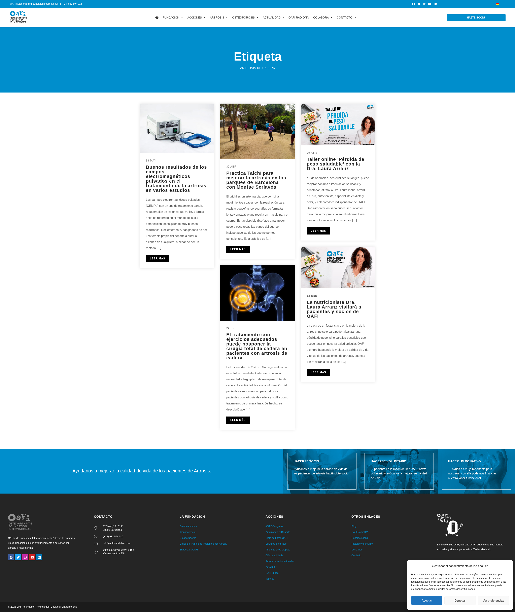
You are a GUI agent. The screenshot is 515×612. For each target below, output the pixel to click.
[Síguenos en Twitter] (419, 4)
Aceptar (427, 600)
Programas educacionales (280, 561)
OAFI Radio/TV (298, 17)
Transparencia (188, 532)
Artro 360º (271, 567)
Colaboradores (188, 538)
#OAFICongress (274, 526)
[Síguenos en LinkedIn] (436, 4)
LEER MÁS (157, 258)
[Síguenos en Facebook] (413, 4)
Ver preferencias (493, 600)
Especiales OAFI (189, 549)
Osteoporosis (243, 17)
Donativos (357, 549)
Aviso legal (43, 606)
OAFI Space (272, 573)
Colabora (321, 17)
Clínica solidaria (274, 555)
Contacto (344, 17)
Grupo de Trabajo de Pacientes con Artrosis (203, 543)
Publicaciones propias (278, 549)
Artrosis (217, 17)
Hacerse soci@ (359, 538)
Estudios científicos (276, 543)
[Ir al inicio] (157, 17)
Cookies (55, 606)
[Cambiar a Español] (497, 3)
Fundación (171, 17)
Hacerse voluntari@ (362, 543)
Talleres (270, 578)
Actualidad (271, 17)
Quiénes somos (188, 526)
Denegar (460, 600)
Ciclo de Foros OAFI (276, 538)
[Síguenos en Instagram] (424, 4)
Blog (353, 526)
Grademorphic (69, 606)
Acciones (194, 17)
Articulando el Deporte (278, 532)
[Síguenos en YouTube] (430, 4)
